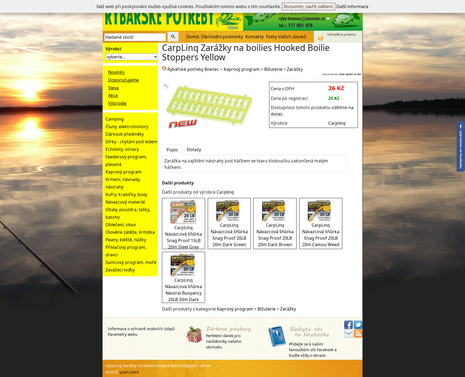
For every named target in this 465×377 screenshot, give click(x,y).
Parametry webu (123, 334)
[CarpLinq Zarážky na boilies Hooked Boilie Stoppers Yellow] (208, 130)
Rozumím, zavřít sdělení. (308, 6)
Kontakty (254, 37)
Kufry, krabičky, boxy (126, 194)
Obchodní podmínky (222, 37)
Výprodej (117, 103)
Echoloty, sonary (122, 149)
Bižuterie (273, 69)
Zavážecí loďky (120, 270)
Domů (192, 37)
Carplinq (337, 123)
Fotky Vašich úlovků (286, 37)
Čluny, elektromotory (126, 127)
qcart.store (129, 372)
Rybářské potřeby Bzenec (193, 69)
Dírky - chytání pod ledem (131, 142)
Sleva (113, 88)
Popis (172, 150)
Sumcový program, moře (130, 262)
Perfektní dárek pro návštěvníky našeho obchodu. (223, 341)
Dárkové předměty (124, 134)
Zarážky (295, 69)
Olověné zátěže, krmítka (130, 232)
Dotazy (194, 149)
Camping (114, 119)
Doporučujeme (123, 80)
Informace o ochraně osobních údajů (141, 328)
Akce (113, 95)
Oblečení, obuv (120, 225)
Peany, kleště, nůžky (125, 240)
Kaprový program (123, 172)
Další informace (352, 6)
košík (336, 34)
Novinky (116, 72)
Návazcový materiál (125, 202)
